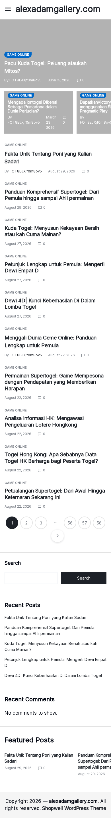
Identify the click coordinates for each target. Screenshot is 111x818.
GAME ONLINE (18, 55)
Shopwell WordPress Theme (74, 808)
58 (99, 522)
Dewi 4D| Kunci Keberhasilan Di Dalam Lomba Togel (53, 675)
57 (84, 522)
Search (13, 563)
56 (70, 522)
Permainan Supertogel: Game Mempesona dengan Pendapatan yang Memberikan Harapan (54, 382)
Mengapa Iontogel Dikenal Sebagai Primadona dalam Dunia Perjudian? (32, 106)
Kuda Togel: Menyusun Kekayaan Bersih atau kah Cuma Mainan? (52, 231)
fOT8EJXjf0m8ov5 (25, 80)
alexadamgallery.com (58, 9)
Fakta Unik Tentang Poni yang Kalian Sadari (45, 617)
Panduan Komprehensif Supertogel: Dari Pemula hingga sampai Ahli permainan (52, 195)
